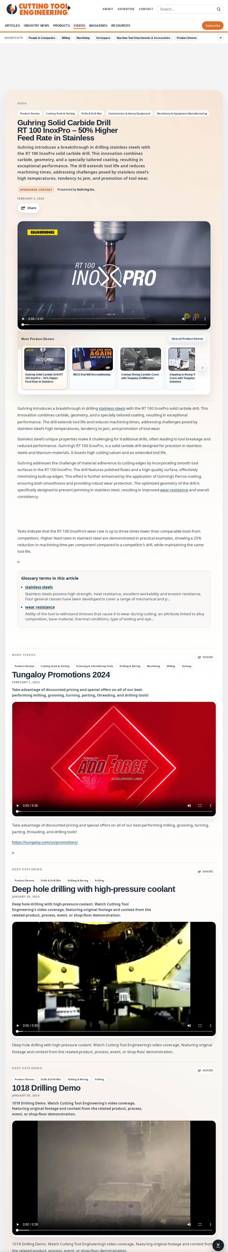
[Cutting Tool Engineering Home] (38, 9)
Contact (146, 9)
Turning (186, 666)
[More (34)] (221, 38)
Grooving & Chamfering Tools (94, 666)
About (108, 9)
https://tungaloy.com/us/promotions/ (45, 842)
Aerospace (103, 38)
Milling (66, 38)
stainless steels (112, 408)
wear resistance (174, 489)
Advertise (126, 9)
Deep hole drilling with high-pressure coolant (93, 889)
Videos (79, 25)
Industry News (36, 25)
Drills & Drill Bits (91, 113)
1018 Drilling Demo (46, 1087)
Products (61, 25)
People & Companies (42, 38)
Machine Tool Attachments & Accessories (143, 38)
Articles (12, 25)
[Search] (218, 9)
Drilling (99, 880)
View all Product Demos (187, 338)
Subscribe (213, 25)
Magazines (98, 25)
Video (22, 103)
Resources (120, 25)
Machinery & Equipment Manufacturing (182, 113)
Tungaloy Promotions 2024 (61, 674)
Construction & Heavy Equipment (129, 113)
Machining (83, 38)
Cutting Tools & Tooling (60, 113)
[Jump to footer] (218, 1245)
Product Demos (187, 38)
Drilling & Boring (130, 666)
